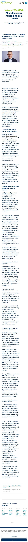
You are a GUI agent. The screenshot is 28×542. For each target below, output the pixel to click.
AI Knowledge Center (9, 460)
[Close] (25, 530)
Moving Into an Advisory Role (10, 512)
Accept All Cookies (14, 539)
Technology (14, 41)
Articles (3, 41)
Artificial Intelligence (6, 43)
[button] (11, 523)
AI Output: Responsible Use (3, 512)
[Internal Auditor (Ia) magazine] (6, 3)
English (21, 44)
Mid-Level (19, 43)
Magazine (8, 41)
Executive (14, 43)
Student (9, 44)
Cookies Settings (14, 536)
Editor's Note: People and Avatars (18, 513)
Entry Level (4, 44)
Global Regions (16, 44)
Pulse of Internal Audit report (9, 137)
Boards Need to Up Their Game (24, 513)
